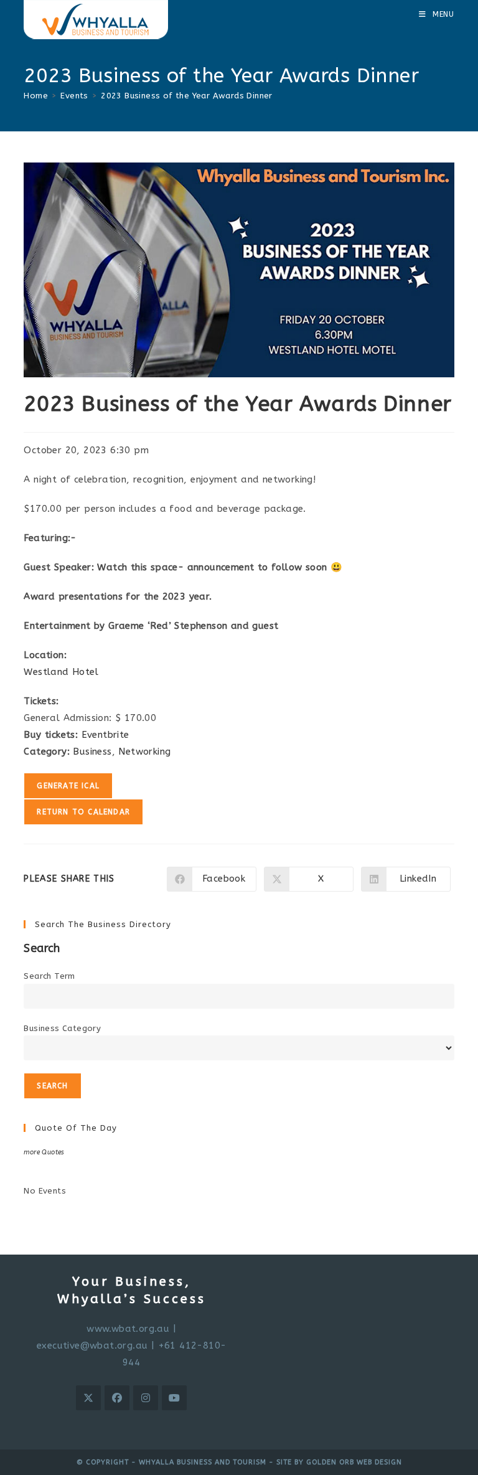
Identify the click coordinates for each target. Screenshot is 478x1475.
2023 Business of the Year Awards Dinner (187, 95)
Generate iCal (68, 785)
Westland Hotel (61, 671)
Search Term (49, 976)
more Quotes (44, 1152)
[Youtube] (174, 1397)
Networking (144, 751)
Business (92, 751)
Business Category (62, 1028)
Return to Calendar (83, 812)
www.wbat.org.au (128, 1328)
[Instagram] (145, 1397)
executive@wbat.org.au (92, 1345)
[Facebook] (117, 1397)
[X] (88, 1397)
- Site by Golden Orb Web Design (334, 1462)
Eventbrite (105, 734)
